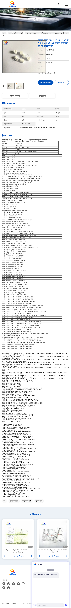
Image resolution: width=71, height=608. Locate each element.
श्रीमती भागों (39, 501)
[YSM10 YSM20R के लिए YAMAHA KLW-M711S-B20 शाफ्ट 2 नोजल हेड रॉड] (53, 534)
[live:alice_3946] (8, 588)
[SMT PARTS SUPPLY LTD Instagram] (8, 584)
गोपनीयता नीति (5, 603)
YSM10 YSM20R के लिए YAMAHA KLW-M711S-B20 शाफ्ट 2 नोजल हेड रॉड (52, 551)
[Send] (66, 605)
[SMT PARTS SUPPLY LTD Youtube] (18, 584)
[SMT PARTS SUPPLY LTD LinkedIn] (13, 584)
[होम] (12, 574)
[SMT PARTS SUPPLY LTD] (12, 4)
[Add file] (34, 605)
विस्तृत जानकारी (15, 96)
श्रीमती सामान (14, 501)
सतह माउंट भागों (26, 501)
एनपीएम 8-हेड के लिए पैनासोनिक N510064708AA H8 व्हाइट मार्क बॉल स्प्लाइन (18, 551)
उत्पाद (10, 33)
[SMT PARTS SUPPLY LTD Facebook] (4, 584)
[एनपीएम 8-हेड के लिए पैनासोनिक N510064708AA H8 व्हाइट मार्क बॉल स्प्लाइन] (18, 534)
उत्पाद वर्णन (42, 96)
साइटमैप (14, 603)
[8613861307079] (23, 584)
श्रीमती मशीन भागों (18, 33)
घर (4, 33)
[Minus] (66, 564)
